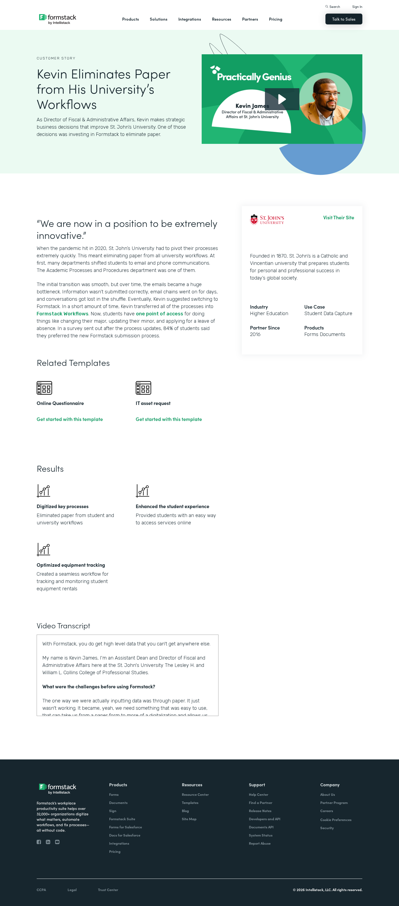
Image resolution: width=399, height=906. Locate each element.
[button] (130, 19)
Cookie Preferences (336, 819)
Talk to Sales (344, 19)
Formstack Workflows (62, 314)
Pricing (275, 19)
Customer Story (56, 58)
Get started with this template (70, 419)
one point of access (159, 314)
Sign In (357, 6)
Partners (250, 19)
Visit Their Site (338, 217)
